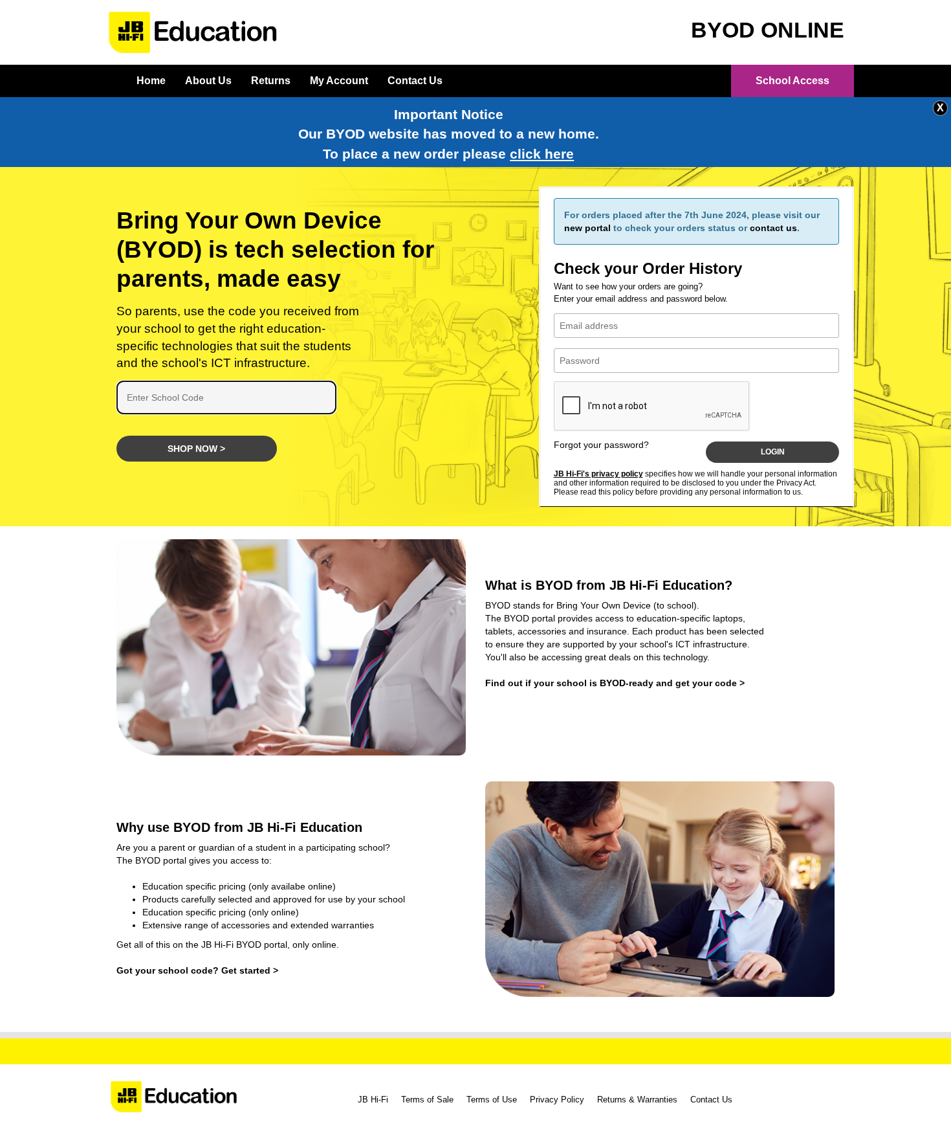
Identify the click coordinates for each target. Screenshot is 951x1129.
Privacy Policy (557, 1099)
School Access (792, 80)
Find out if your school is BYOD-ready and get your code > (615, 683)
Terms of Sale (427, 1099)
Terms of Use (491, 1099)
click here (542, 154)
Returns (270, 80)
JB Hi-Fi (373, 1099)
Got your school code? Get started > (197, 970)
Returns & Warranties (637, 1099)
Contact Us (415, 80)
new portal (587, 228)
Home (151, 80)
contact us (773, 228)
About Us (208, 80)
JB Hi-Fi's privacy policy (598, 473)
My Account (339, 80)
